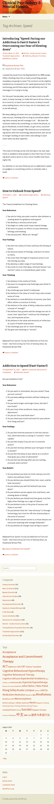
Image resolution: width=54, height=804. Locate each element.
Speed (14, 58)
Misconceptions (22, 698)
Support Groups (39, 709)
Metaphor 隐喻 (31, 695)
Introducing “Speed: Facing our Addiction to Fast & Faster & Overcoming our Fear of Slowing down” (25, 44)
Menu (5, 16)
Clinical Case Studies (10, 596)
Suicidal (26, 709)
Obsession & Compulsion (12, 620)
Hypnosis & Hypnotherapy (12, 608)
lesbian (37, 690)
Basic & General (30, 369)
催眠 (26, 715)
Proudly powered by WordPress (15, 799)
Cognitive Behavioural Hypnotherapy (24, 670)
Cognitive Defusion (11, 678)
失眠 (29, 715)
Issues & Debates (9, 616)
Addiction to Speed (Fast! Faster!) (25, 365)
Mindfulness (7, 58)
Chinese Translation (33, 667)
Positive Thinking (14, 706)
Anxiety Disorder (9, 584)
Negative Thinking (43, 703)
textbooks (5, 715)
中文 (20, 714)
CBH (19, 666)
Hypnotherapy (40, 682)
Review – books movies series (14, 624)
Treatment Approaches (11, 56)
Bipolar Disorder (9, 592)
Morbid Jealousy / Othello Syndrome (16, 703)
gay (47, 679)
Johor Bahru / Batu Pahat (35, 685)
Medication (8, 694)
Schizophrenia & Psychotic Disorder (16, 627)
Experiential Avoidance (33, 678)
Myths (33, 702)
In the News (7, 612)
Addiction (28, 56)
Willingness (12, 715)
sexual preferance (10, 710)
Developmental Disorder (12, 604)
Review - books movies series (34, 53)
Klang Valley (10, 690)
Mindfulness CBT (8, 699)
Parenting (6, 706)
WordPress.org (8, 789)
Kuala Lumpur (25, 690)
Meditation (20, 694)
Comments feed (9, 785)
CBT (23, 666)
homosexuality (16, 682)
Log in (5, 777)
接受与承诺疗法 (40, 715)
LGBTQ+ (44, 690)
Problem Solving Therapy (29, 706)
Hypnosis (27, 682)
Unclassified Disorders (11, 635)
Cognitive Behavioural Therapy (18, 674)
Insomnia (18, 686)
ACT (5, 666)
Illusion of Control (38, 56)
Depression (7, 600)
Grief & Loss (6, 682)
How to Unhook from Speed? (22, 191)
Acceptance (9, 652)
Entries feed (7, 781)
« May (5, 758)
